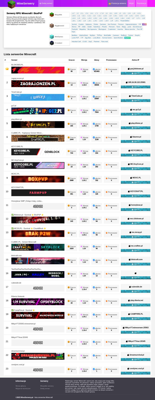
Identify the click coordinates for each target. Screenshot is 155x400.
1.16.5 (128, 18)
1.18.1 (74, 20)
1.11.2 (89, 15)
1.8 (106, 13)
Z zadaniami (112, 29)
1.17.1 (138, 18)
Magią (124, 26)
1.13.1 (115, 15)
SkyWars (92, 35)
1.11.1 (84, 15)
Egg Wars (88, 38)
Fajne (73, 31)
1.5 (78, 13)
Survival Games (107, 38)
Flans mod (104, 41)
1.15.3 (95, 18)
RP (79, 26)
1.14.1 (131, 15)
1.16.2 (111, 18)
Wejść (131, 3)
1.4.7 (73, 13)
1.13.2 (121, 15)
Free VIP (139, 29)
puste (129, 26)
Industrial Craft (76, 41)
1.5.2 (86, 13)
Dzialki (89, 26)
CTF (82, 38)
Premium (121, 24)
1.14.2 (137, 15)
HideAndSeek (83, 35)
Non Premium (112, 24)
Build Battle (107, 35)
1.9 (120, 13)
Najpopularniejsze (131, 24)
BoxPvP (127, 38)
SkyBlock (124, 35)
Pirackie (104, 26)
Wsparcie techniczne (23, 388)
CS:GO (84, 41)
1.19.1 (89, 20)
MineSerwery (25, 3)
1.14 (126, 15)
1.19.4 (106, 20)
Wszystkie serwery (47, 386)
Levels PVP (75, 38)
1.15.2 (89, 18)
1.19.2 (95, 20)
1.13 (110, 15)
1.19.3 (101, 20)
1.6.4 (91, 13)
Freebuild (75, 29)
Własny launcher (130, 29)
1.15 (78, 18)
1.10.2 (74, 15)
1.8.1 (110, 13)
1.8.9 (115, 13)
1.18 (143, 18)
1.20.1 (117, 20)
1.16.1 (105, 18)
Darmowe (103, 24)
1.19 (84, 20)
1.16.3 (117, 18)
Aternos (74, 26)
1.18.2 (79, 20)
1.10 (134, 13)
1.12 (94, 15)
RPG (144, 24)
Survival (74, 24)
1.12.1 (99, 15)
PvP (140, 24)
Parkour (130, 35)
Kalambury (96, 26)
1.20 (111, 20)
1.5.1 (81, 13)
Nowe (118, 26)
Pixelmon (97, 41)
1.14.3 (142, 15)
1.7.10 (102, 13)
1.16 (100, 18)
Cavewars (116, 35)
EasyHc (137, 35)
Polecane (112, 26)
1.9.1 (124, 13)
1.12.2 (105, 15)
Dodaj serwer (46, 3)
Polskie (96, 24)
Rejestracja (141, 3)
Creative (81, 24)
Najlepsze (89, 24)
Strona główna (21, 386)
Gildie (84, 26)
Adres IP (136, 73)
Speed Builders (118, 38)
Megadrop (82, 29)
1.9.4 (129, 13)
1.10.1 (139, 13)
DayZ (90, 41)
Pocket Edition (125, 20)
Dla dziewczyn (137, 26)
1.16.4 (122, 18)
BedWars (74, 35)
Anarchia (120, 29)
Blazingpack (102, 29)
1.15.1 (84, 18)
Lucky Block (96, 38)
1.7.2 (96, 13)
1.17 (133, 18)
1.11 (78, 15)
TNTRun (99, 35)
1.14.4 (74, 18)
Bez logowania (92, 29)
